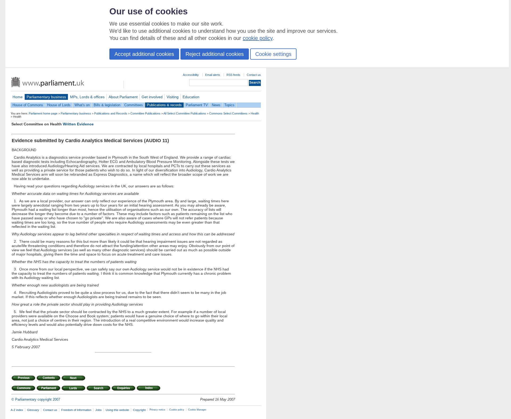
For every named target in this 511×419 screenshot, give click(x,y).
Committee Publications (145, 113)
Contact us (254, 74)
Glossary (33, 410)
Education (191, 97)
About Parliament (123, 97)
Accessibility (191, 74)
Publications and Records (110, 113)
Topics (229, 105)
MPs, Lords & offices (87, 97)
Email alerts (212, 74)
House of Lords (59, 105)
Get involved (152, 97)
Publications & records (164, 105)
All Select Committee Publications (184, 113)
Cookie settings (273, 54)
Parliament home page (43, 113)
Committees (133, 105)
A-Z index (17, 410)
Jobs (98, 410)
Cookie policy (176, 409)
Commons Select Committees (228, 113)
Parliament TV (197, 105)
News (216, 105)
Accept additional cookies (144, 54)
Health (255, 113)
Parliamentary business (46, 97)
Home (18, 97)
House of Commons (28, 105)
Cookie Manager (197, 409)
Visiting (173, 97)
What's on (82, 105)
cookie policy (258, 38)
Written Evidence (78, 124)
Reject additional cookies (215, 54)
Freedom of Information (76, 410)
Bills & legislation (107, 105)
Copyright (139, 410)
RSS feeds (233, 74)
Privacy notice (157, 409)
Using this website (117, 410)
